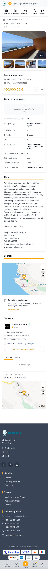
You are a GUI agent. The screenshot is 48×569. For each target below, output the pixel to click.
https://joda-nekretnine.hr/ (17, 336)
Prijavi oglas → (15, 310)
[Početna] (4, 4)
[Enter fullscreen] (43, 274)
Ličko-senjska (9, 24)
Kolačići (8, 505)
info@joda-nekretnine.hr (16, 332)
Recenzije (8, 357)
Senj (18, 24)
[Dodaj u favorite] (36, 89)
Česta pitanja (10, 485)
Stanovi (23, 20)
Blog (7, 456)
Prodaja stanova (35, 20)
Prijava (7, 452)
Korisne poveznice (12, 481)
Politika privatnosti (12, 501)
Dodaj (17, 357)
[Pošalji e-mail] (41, 89)
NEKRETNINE (13, 20)
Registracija (10, 448)
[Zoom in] (43, 266)
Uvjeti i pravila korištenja (15, 497)
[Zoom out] (43, 269)
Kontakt (8, 478)
